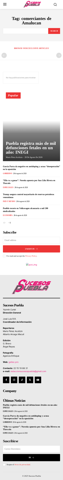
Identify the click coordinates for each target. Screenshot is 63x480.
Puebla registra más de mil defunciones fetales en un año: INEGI (31, 148)
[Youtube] (38, 380)
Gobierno (7, 173)
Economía (7, 215)
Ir (30, 457)
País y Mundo (9, 201)
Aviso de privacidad (22, 464)
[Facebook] (6, 380)
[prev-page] (4, 55)
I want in (29, 249)
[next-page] (9, 223)
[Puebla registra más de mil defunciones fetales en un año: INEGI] (31, 128)
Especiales (8, 187)
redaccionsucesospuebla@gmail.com (28, 371)
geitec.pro (13, 362)
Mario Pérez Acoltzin (14, 157)
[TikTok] (22, 380)
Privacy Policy (31, 256)
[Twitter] (30, 380)
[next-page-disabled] (59, 55)
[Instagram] (14, 380)
